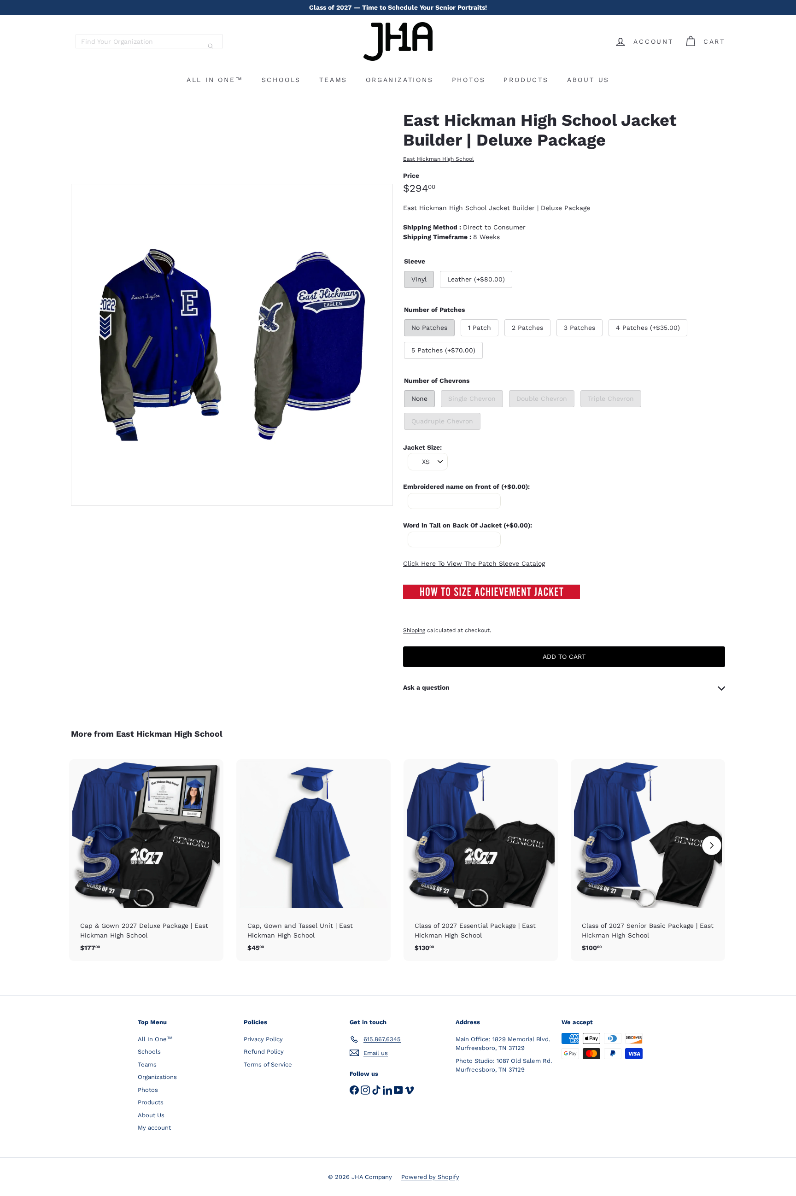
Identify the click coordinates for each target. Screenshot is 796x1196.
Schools (281, 79)
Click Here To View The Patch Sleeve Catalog (474, 563)
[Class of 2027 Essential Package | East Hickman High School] (480, 860)
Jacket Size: (422, 447)
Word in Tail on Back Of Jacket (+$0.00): (467, 525)
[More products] (711, 845)
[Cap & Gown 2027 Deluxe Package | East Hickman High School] (146, 860)
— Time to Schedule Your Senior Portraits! (398, 7)
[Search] (210, 46)
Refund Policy (264, 1051)
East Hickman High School (169, 734)
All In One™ (215, 79)
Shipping (414, 630)
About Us (588, 79)
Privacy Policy (263, 1039)
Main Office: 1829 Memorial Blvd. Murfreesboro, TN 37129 (503, 1044)
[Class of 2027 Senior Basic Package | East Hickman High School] (648, 860)
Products (525, 79)
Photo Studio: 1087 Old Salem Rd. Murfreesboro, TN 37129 (504, 1065)
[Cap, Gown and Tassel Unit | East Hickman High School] (313, 860)
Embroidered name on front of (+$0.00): (466, 486)
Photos (469, 79)
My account (154, 1127)
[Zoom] (231, 344)
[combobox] (149, 41)
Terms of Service (268, 1064)
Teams (333, 79)
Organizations (399, 79)
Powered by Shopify (430, 1176)
